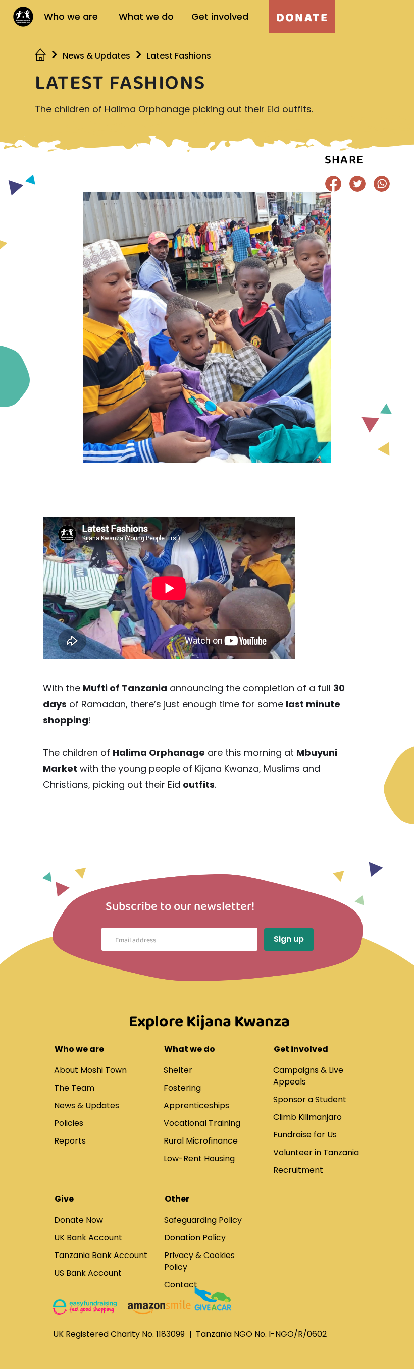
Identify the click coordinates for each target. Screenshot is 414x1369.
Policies (68, 1123)
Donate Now (78, 1220)
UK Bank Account (88, 1237)
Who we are (71, 16)
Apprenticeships (196, 1105)
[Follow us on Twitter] (357, 184)
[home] (41, 56)
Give (64, 1199)
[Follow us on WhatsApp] (382, 184)
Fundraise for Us (305, 1134)
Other (177, 1199)
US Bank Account (88, 1273)
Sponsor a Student (309, 1099)
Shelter (178, 1070)
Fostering (182, 1088)
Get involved (219, 16)
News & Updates (96, 56)
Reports (70, 1141)
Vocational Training (202, 1123)
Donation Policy (195, 1237)
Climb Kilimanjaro (307, 1117)
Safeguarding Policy (203, 1220)
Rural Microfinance (201, 1141)
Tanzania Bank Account (100, 1255)
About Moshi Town (90, 1070)
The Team (74, 1088)
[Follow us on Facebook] (333, 184)
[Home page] (23, 17)
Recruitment (298, 1170)
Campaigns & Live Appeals (308, 1076)
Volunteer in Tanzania (316, 1152)
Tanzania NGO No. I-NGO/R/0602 (261, 1334)
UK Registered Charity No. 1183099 (119, 1334)
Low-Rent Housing (199, 1158)
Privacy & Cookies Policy (199, 1261)
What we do (146, 16)
